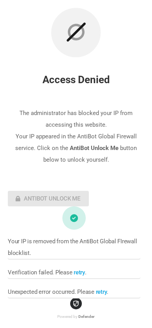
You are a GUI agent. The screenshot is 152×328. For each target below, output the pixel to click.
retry (79, 272)
